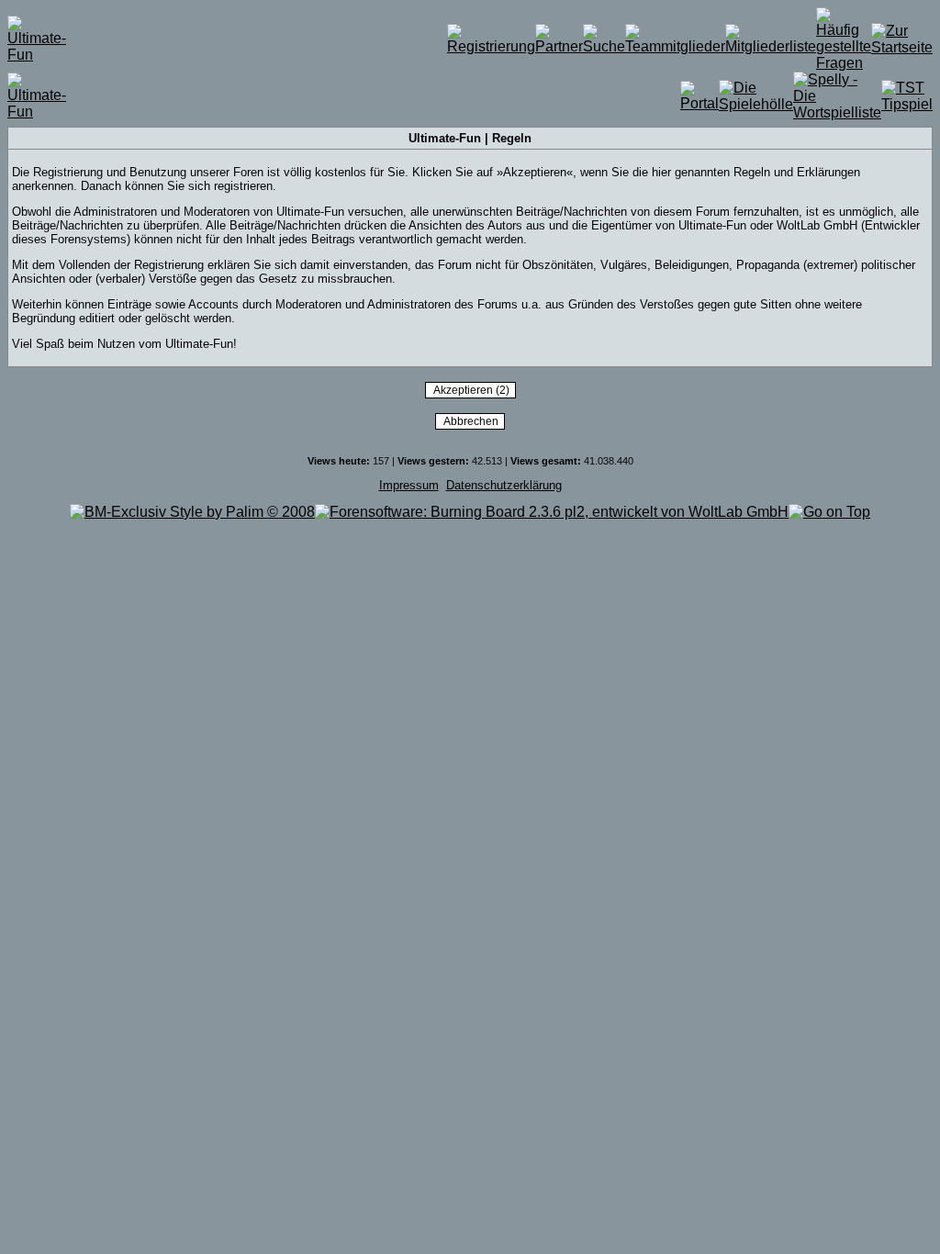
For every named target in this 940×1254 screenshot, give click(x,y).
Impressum (409, 485)
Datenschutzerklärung (504, 485)
